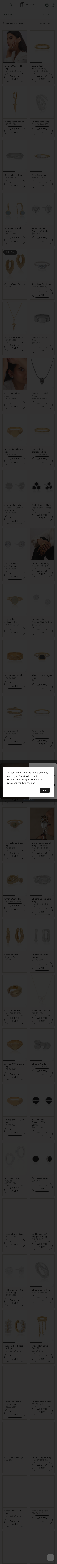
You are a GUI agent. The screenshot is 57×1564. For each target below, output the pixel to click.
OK (44, 790)
